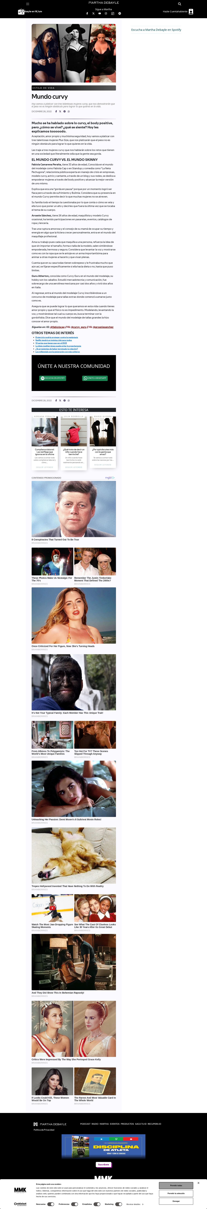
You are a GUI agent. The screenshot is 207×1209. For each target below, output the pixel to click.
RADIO (95, 1124)
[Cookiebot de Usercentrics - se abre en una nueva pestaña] (20, 1204)
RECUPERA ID (154, 1124)
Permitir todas (176, 1185)
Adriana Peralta (44, 416)
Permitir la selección (176, 1193)
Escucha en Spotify (54, 378)
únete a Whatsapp (96, 378)
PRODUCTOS (127, 1124)
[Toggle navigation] (27, 4)
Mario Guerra (103, 416)
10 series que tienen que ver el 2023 (51, 343)
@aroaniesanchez (103, 327)
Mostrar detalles (133, 1204)
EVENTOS (115, 1124)
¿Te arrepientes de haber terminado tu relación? (56, 349)
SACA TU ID (141, 1124)
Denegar (176, 1201)
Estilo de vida (44, 87)
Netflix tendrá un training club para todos (53, 340)
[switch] (74, 1204)
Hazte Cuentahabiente (175, 11)
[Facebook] (56, 111)
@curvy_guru (78, 327)
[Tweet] (60, 111)
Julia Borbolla (73, 416)
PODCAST (85, 1124)
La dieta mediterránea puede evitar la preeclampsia (58, 346)
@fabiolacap (57, 327)
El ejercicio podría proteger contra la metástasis (56, 337)
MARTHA (104, 1124)
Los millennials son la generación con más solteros (57, 351)
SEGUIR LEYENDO (44, 467)
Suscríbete (103, 1164)
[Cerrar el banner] (198, 1183)
